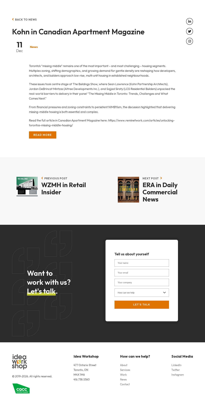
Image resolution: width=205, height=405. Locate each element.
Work (123, 374)
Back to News (26, 19)
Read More (42, 135)
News (34, 47)
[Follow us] (189, 21)
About (123, 365)
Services (125, 370)
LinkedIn (176, 365)
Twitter (175, 370)
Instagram (177, 374)
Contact (125, 384)
